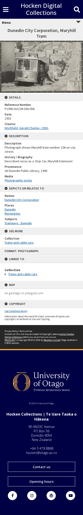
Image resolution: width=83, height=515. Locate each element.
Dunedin (10, 209)
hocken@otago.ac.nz (41, 453)
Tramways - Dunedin (18, 223)
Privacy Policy (11, 331)
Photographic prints (18, 180)
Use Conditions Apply (16, 311)
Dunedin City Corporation (22, 200)
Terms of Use (26, 331)
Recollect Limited (52, 340)
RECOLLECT (10, 340)
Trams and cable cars (22, 274)
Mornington (12, 213)
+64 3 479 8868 (41, 448)
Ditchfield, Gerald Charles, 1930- (27, 128)
